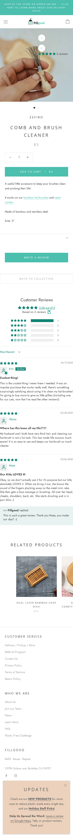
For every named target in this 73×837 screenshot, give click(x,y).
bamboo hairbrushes (36, 197)
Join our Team (13, 709)
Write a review (36, 257)
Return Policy (12, 679)
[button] (47, 54)
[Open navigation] (6, 21)
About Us (10, 702)
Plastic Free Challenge (18, 735)
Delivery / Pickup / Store (20, 645)
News (8, 715)
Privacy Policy (13, 665)
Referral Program (15, 652)
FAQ (7, 729)
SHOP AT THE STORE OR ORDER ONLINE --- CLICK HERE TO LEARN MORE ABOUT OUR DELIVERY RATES (36, 7)
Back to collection (36, 278)
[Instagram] (15, 775)
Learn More (11, 722)
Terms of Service (15, 672)
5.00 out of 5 (47, 308)
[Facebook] (6, 775)
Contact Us (11, 659)
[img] (8, 363)
